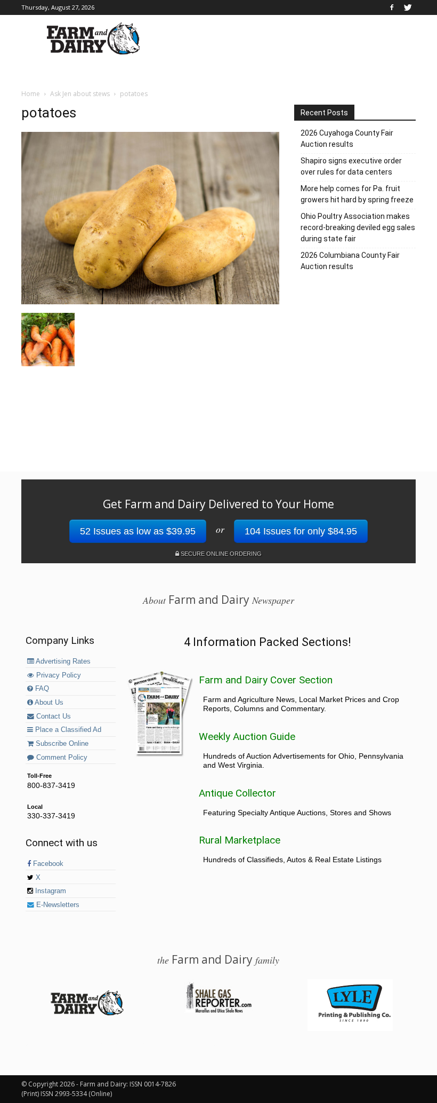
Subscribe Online (61, 743)
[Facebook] (392, 7)
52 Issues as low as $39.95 (138, 531)
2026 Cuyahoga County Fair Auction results (347, 138)
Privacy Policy (57, 675)
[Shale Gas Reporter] (218, 1011)
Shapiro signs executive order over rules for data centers (351, 166)
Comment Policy (60, 757)
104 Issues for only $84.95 (301, 531)
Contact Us (52, 716)
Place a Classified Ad (67, 730)
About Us (48, 702)
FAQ (41, 688)
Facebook (47, 864)
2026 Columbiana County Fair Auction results (350, 261)
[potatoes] (150, 301)
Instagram (49, 891)
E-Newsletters (56, 905)
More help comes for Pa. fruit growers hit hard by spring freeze (357, 194)
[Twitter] (408, 7)
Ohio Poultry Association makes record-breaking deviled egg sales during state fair (358, 227)
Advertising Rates (62, 661)
